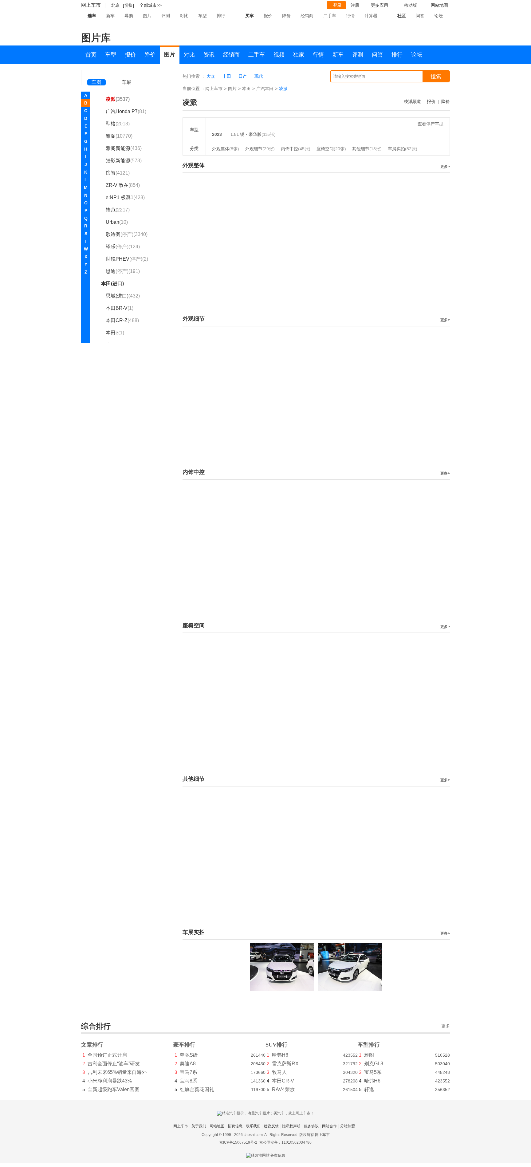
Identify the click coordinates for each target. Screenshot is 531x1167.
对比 (184, 15)
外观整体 (225, 148)
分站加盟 (347, 1126)
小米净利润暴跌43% (110, 1080)
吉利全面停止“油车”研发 (114, 1063)
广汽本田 (264, 88)
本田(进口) (112, 283)
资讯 (208, 55)
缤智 (118, 172)
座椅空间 (331, 148)
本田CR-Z (122, 320)
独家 (298, 55)
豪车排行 (184, 1045)
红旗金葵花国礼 (197, 1089)
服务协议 (311, 1126)
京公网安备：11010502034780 (285, 1142)
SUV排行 (277, 1045)
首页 (90, 55)
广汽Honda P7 (126, 111)
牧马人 (279, 1072)
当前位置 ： (194, 88)
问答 (420, 15)
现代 (258, 76)
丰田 (226, 76)
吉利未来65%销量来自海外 (117, 1072)
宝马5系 (373, 1072)
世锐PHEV (127, 259)
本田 (246, 88)
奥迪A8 (188, 1063)
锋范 (118, 209)
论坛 (438, 15)
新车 (110, 15)
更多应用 (379, 5)
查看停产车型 (430, 123)
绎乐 (123, 246)
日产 (242, 76)
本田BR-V (119, 308)
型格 (118, 123)
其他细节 (367, 148)
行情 (350, 15)
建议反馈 (271, 1126)
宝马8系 (188, 1080)
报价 (268, 15)
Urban (117, 222)
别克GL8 (373, 1063)
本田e (115, 332)
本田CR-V (283, 1080)
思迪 (123, 271)
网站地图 (217, 1126)
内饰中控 (295, 148)
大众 (210, 76)
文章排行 (92, 1045)
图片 (147, 15)
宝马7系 (188, 1072)
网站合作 (329, 1126)
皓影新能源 (124, 160)
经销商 (307, 15)
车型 (202, 15)
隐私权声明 (291, 1126)
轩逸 (369, 1089)
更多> (445, 166)
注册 (355, 5)
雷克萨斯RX (285, 1063)
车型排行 (369, 1045)
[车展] (127, 74)
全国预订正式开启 (107, 1055)
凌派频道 (412, 101)
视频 (279, 55)
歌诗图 (127, 234)
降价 (286, 15)
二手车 (329, 15)
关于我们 (198, 1126)
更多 (445, 1026)
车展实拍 (402, 148)
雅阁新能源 (124, 148)
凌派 (118, 99)
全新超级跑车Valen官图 (114, 1089)
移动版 (410, 5)
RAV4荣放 (283, 1089)
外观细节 (260, 148)
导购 (128, 15)
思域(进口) (123, 295)
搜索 (436, 76)
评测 (165, 15)
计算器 (370, 15)
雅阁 (119, 136)
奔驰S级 (189, 1055)
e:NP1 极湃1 (125, 197)
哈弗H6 (280, 1055)
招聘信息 (235, 1126)
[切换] (128, 5)
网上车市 (91, 5)
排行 (221, 15)
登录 (337, 5)
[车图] (96, 73)
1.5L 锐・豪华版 (246, 134)
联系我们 (253, 1126)
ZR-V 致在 (123, 185)
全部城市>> (151, 5)
